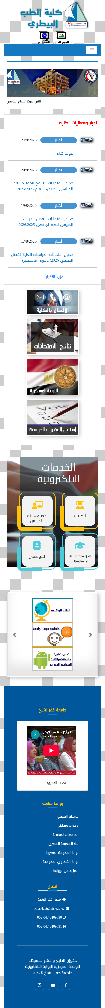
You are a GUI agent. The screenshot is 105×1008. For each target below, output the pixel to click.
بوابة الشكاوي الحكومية (60, 861)
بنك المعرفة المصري (63, 843)
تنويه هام (65, 153)
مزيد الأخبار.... (52, 276)
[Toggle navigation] (91, 50)
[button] (14, 83)
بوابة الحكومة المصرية (61, 852)
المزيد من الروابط (65, 871)
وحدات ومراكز (68, 825)
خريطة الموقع (67, 816)
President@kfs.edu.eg (50, 908)
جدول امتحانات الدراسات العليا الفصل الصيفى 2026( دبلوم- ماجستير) (42, 257)
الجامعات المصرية (65, 834)
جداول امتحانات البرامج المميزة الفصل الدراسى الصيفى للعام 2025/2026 (41, 186)
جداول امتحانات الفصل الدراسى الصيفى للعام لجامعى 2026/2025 (45, 221)
